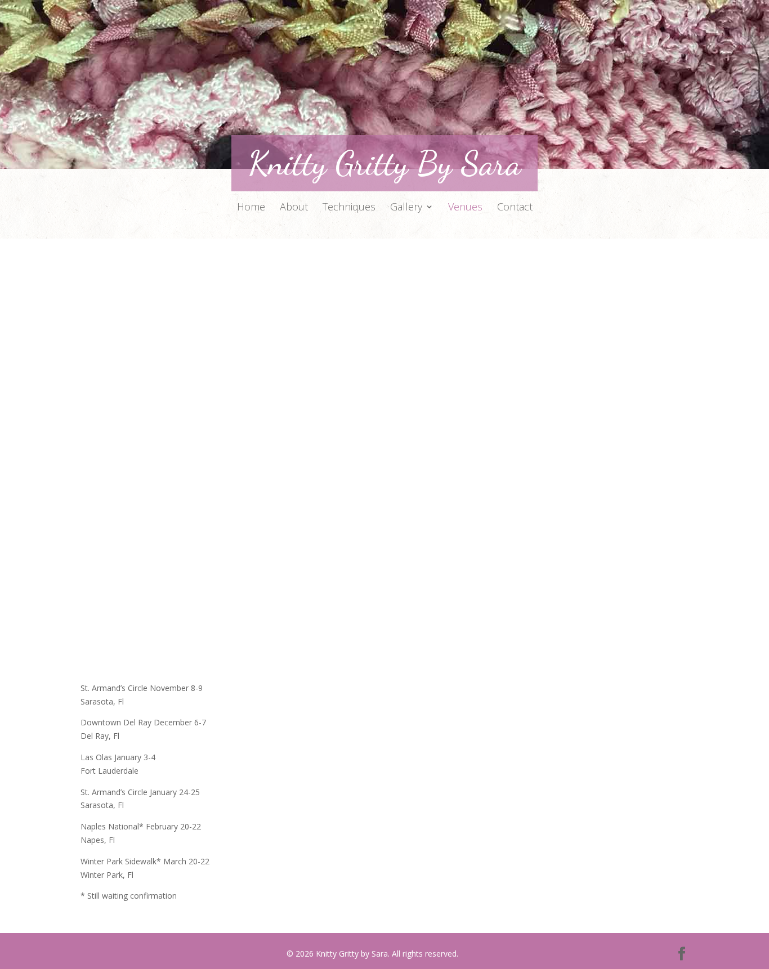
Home (251, 208)
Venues (465, 208)
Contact (515, 208)
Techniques (349, 208)
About (294, 208)
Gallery (406, 208)
